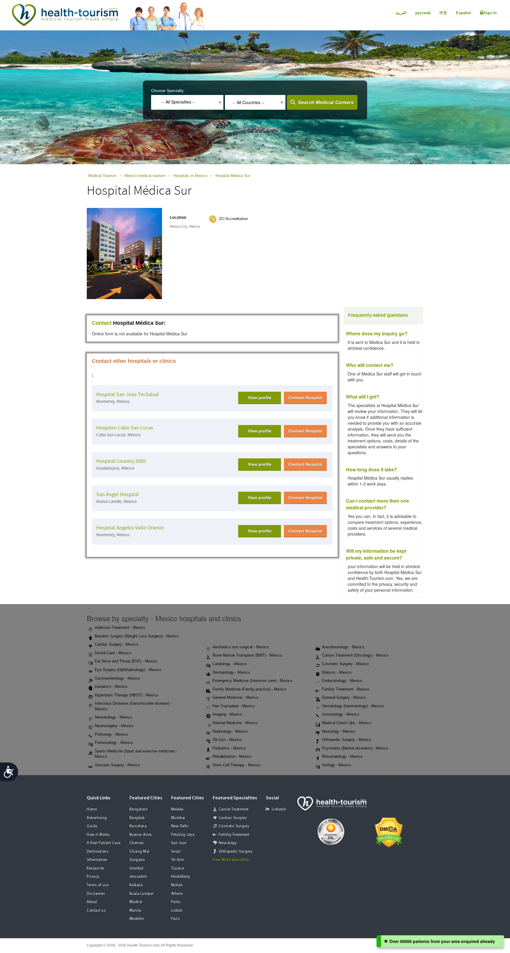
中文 (443, 13)
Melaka (177, 809)
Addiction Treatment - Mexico (120, 627)
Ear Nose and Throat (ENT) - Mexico (126, 661)
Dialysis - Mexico (337, 672)
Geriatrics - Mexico (111, 686)
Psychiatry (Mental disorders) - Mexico (355, 748)
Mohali (177, 885)
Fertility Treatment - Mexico (345, 689)
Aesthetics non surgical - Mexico (240, 647)
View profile (260, 397)
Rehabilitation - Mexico (231, 756)
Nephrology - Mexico (230, 731)
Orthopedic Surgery (236, 852)
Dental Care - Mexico (113, 653)
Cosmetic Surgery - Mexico (345, 664)
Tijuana (177, 868)
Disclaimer (96, 894)
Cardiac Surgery (233, 818)
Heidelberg (180, 877)
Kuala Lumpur (142, 894)
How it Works (98, 835)
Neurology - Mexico (338, 731)
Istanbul (137, 868)
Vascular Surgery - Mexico (117, 765)
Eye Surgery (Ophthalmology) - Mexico (128, 669)
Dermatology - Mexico (231, 672)
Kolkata (136, 885)
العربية (401, 13)
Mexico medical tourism (145, 175)
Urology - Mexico (336, 765)
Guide (92, 826)
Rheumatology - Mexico (342, 756)
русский (423, 13)
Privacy (93, 877)
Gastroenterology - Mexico (117, 678)
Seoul (176, 852)
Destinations (98, 852)
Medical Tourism (102, 175)
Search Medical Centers (326, 102)
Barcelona (138, 826)
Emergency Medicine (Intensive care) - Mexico (252, 680)
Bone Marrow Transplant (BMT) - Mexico (247, 655)
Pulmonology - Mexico (114, 742)
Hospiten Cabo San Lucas (124, 427)
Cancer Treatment (234, 809)
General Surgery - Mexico (344, 697)
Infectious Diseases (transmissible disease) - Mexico (133, 706)
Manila (135, 911)
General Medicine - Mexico (235, 697)
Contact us (96, 911)
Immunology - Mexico (340, 714)
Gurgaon (137, 860)
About (92, 902)
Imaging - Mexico (227, 714)
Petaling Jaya (183, 835)
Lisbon (177, 911)
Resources (95, 868)
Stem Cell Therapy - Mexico (236, 765)
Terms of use (98, 885)
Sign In (490, 13)
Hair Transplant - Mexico (233, 706)
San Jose (179, 843)
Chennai (137, 843)
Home (92, 809)
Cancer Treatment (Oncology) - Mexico (355, 655)
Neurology (228, 843)
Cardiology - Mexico (229, 664)
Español (463, 13)
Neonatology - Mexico (113, 717)
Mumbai (178, 818)
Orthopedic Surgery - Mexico (346, 739)
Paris (175, 919)
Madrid (136, 902)
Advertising (97, 818)
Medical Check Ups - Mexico (346, 723)
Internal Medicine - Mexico (235, 723)
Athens (177, 894)
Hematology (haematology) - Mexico (353, 706)
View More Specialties (232, 860)
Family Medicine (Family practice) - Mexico (249, 689)
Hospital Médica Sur (232, 175)
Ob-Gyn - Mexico (227, 739)
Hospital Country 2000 (121, 461)
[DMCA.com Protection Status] (389, 832)
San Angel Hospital (117, 494)
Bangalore (139, 809)
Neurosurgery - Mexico (114, 726)
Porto (176, 902)
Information (97, 860)
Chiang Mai (140, 852)
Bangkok (137, 818)
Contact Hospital (305, 397)
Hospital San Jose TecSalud (127, 394)
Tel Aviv (177, 860)
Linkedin (279, 809)
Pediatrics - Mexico (229, 748)
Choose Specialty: (168, 90)
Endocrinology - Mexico (342, 680)
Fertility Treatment (234, 835)
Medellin (137, 919)
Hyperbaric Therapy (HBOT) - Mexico (126, 695)
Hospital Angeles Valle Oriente (130, 527)
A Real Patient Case (104, 843)
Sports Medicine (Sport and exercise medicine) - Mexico (136, 754)
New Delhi (180, 826)
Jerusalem (138, 877)
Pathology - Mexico (111, 734)
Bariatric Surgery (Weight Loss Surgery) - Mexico (137, 636)
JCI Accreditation (233, 218)
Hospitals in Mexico (190, 175)
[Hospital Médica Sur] (124, 253)
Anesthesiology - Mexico (343, 647)
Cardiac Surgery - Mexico (116, 644)
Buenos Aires (141, 835)
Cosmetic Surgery (234, 826)
